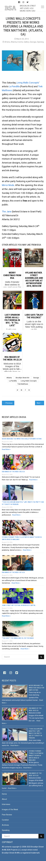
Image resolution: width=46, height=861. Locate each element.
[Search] (41, 657)
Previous (9, 403)
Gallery (26, 42)
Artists (7, 42)
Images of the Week (10, 809)
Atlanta (14, 42)
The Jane (6, 211)
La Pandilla (14, 86)
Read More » (6, 449)
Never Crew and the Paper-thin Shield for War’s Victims (22, 439)
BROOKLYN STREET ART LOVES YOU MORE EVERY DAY (28, 8)
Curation (5, 820)
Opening (40, 42)
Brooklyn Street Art (22, 378)
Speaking (5, 830)
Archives (5, 825)
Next (39, 403)
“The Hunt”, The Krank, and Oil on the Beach (18, 638)
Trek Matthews (23, 384)
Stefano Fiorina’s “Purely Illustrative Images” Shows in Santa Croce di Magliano (36, 755)
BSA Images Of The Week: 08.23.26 (13, 472)
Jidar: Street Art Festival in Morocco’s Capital (19, 605)
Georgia (33, 42)
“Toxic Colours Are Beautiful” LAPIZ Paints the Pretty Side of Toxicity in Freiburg (35, 733)
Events (20, 42)
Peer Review (7, 815)
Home (4, 794)
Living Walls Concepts (28, 82)
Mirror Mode (8, 185)
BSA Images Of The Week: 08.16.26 (13, 572)
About (4, 799)
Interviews (6, 804)
